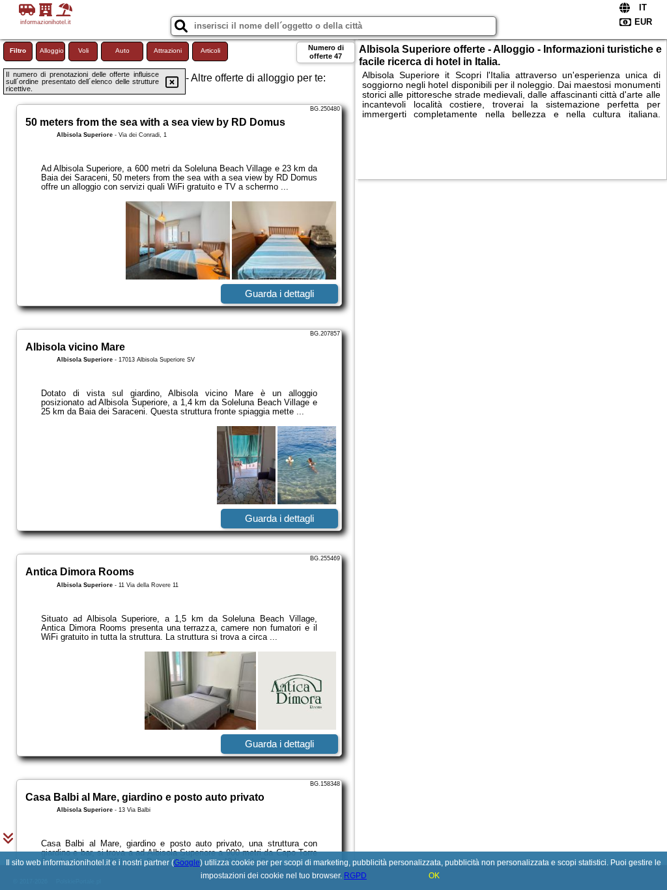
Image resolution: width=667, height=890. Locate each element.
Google (187, 862)
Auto (122, 50)
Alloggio (52, 50)
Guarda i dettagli (279, 293)
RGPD (355, 875)
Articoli (210, 50)
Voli (83, 50)
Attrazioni (168, 50)
